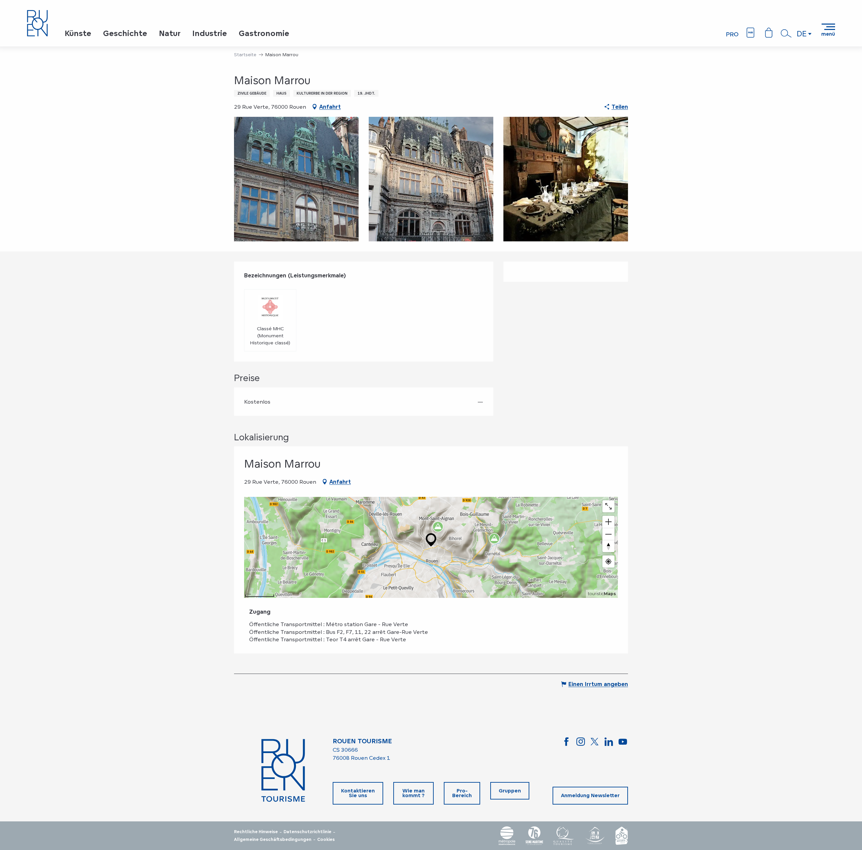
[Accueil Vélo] (621, 835)
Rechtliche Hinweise (256, 832)
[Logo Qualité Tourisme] (563, 835)
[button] (786, 33)
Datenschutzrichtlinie (307, 832)
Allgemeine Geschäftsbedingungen (272, 840)
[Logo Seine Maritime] (534, 835)
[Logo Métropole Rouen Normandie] (507, 835)
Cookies (326, 840)
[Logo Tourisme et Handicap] (594, 835)
